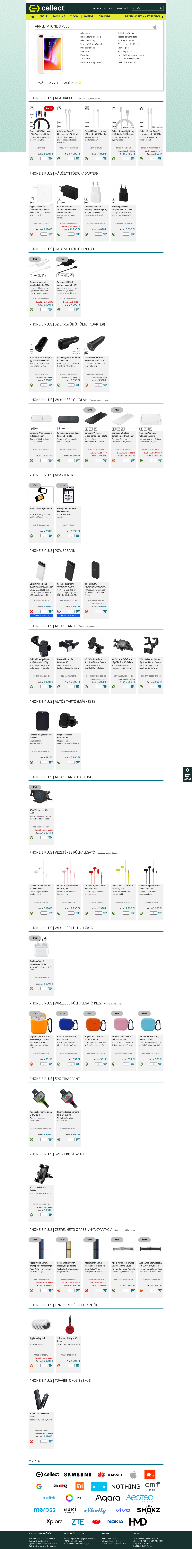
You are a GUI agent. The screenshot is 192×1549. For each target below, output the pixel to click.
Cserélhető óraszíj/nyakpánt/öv (131, 55)
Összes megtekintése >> (89, 99)
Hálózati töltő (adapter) (90, 37)
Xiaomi (74, 16)
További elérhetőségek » (143, 1546)
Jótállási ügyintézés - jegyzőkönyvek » (79, 1539)
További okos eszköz (127, 63)
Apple (43, 16)
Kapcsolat (97, 8)
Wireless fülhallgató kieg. (129, 44)
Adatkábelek (86, 33)
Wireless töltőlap (87, 48)
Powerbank (85, 55)
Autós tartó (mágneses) (90, 63)
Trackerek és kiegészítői (128, 59)
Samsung (59, 16)
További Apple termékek (56, 83)
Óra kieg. (105, 16)
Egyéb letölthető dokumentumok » (43, 1544)
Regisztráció (122, 8)
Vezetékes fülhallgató (127, 37)
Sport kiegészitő (125, 52)
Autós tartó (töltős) (126, 33)
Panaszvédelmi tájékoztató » (114, 1544)
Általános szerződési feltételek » (42, 1539)
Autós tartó (85, 59)
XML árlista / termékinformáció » (42, 1546)
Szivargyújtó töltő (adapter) (92, 44)
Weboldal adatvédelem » (112, 1541)
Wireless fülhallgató (126, 41)
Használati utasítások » (38, 1541)
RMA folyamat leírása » (73, 1541)
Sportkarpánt (123, 48)
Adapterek (85, 52)
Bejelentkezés (109, 8)
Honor (88, 16)
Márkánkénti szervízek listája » (77, 1544)
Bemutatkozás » (109, 1539)
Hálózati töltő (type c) (89, 41)
